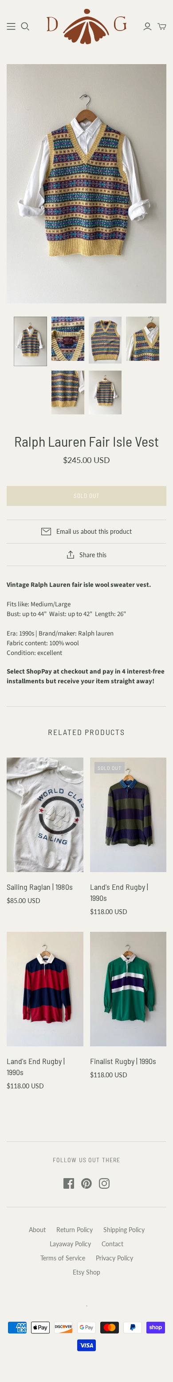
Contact (112, 1244)
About (37, 1229)
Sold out (86, 495)
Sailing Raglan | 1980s (40, 887)
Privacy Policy (114, 1258)
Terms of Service (62, 1258)
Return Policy (74, 1229)
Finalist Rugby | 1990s (123, 1061)
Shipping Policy (124, 1229)
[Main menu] (11, 26)
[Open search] (25, 26)
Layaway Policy (70, 1244)
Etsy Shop (86, 1272)
